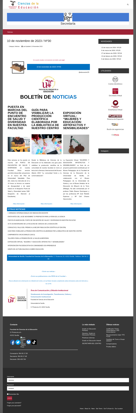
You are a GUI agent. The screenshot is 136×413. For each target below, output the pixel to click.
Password (10, 385)
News (93, 408)
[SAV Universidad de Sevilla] (11, 373)
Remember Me (14, 394)
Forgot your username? (14, 403)
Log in (9, 398)
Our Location (119, 408)
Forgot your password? (14, 405)
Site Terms (99, 408)
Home (82, 408)
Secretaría (68, 23)
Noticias (17, 46)
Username (10, 376)
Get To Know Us (109, 408)
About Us (87, 408)
